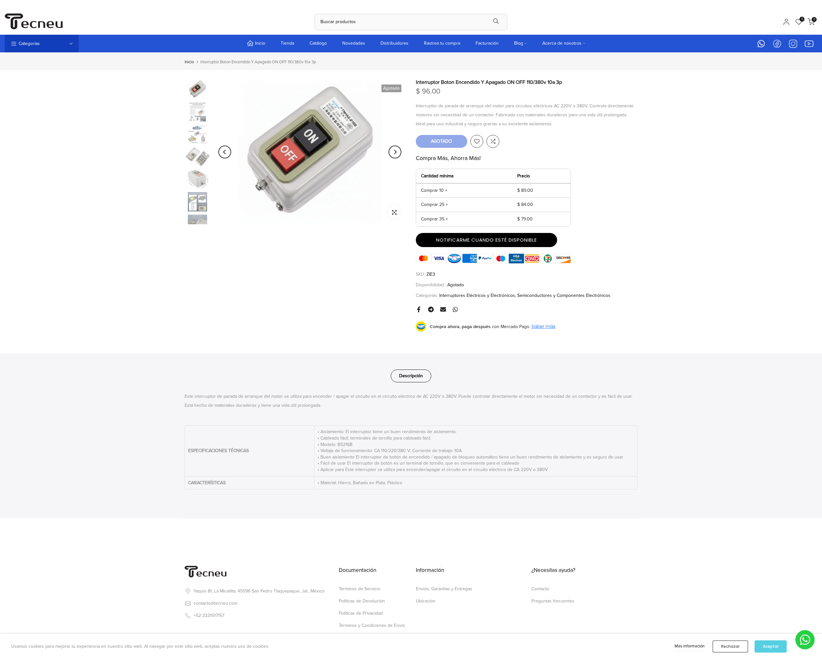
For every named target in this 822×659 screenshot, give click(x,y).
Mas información (689, 646)
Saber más (543, 326)
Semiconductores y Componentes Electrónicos (563, 295)
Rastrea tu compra (442, 43)
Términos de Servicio (359, 589)
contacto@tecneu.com (215, 603)
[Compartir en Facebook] (419, 309)
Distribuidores (394, 43)
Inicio (260, 43)
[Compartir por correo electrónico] (443, 309)
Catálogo (318, 43)
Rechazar (730, 646)
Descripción (411, 375)
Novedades (353, 43)
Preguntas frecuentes (552, 601)
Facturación (487, 43)
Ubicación (425, 601)
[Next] (395, 152)
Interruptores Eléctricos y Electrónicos (477, 295)
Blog (518, 43)
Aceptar (771, 646)
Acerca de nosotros (562, 43)
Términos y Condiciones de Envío (372, 625)
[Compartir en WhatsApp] (455, 309)
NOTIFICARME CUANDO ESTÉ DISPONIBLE (486, 239)
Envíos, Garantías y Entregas (444, 589)
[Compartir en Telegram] (431, 309)
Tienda (287, 43)
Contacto (540, 589)
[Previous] (224, 152)
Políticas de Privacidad (361, 613)
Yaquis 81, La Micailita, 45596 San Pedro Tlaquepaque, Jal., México (259, 591)
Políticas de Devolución (362, 601)
